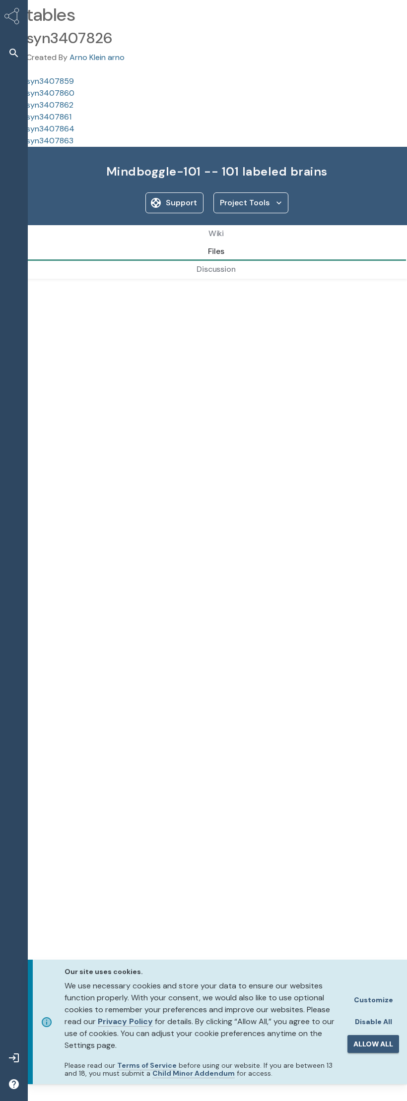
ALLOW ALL (373, 1044)
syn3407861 (48, 117)
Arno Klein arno (97, 57)
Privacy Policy (125, 1021)
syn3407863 (49, 140)
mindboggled (88, 295)
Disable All (373, 1021)
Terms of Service (147, 1065)
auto (129, 295)
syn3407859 (50, 81)
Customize (373, 999)
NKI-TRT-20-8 (172, 295)
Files (49, 295)
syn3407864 (50, 128)
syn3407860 (50, 93)
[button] (14, 53)
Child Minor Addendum (193, 1073)
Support (181, 202)
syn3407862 (49, 105)
